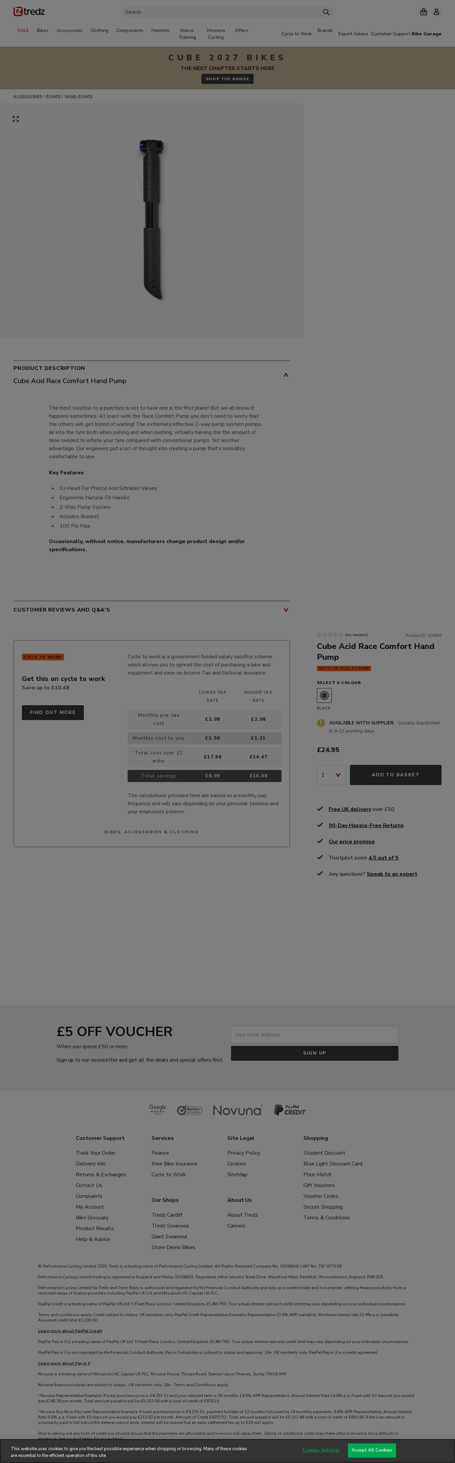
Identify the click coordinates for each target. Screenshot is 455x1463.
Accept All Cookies (372, 1450)
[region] (227, 1451)
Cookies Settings (321, 1450)
